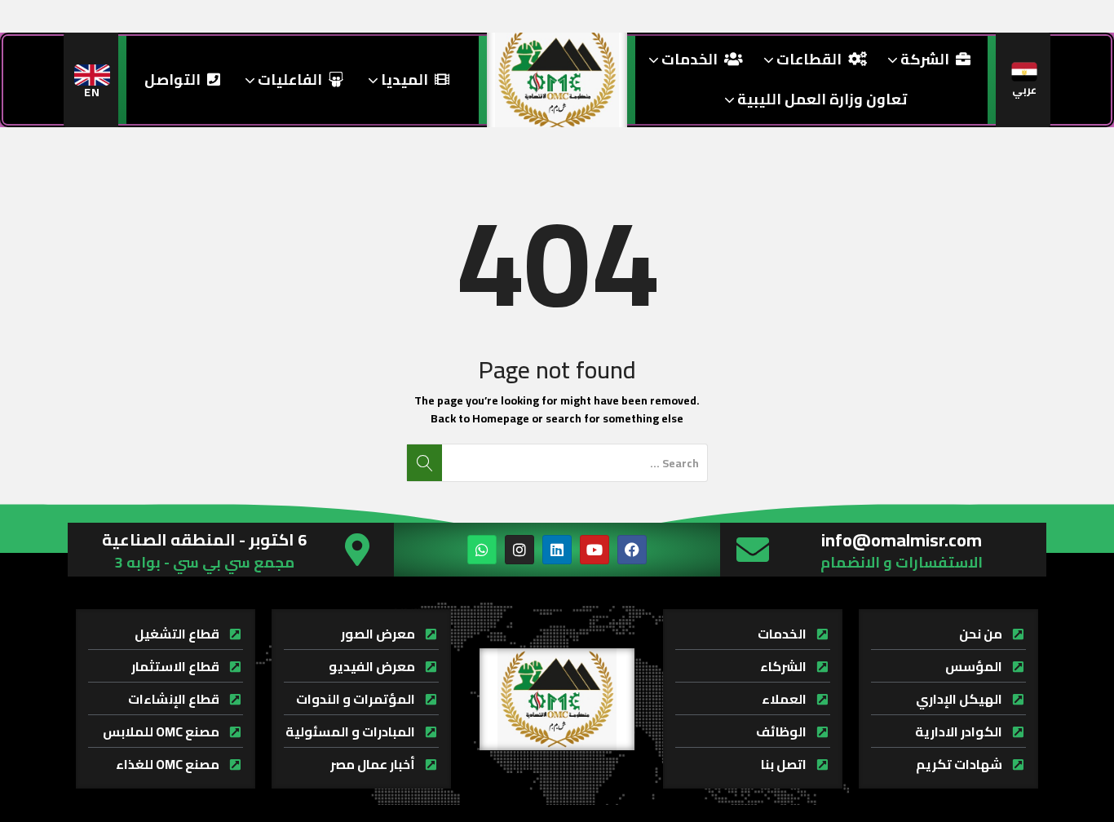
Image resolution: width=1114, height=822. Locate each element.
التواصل (172, 79)
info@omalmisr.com (901, 540)
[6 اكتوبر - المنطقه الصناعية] (357, 549)
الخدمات (688, 59)
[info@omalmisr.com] (752, 549)
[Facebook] (632, 549)
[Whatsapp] (482, 549)
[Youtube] (594, 549)
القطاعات (807, 59)
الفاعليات (288, 79)
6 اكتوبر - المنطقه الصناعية (204, 539)
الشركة (923, 59)
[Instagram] (519, 549)
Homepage (500, 418)
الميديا (403, 79)
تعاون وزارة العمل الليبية (820, 99)
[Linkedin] (557, 549)
